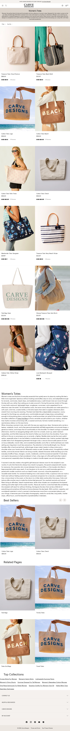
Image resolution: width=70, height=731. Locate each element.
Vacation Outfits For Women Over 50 (41, 685)
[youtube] (39, 722)
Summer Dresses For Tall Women (29, 682)
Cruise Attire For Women (8, 679)
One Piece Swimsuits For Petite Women (13, 685)
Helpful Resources (8, 702)
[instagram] (31, 722)
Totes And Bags (22, 418)
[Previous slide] (60, 500)
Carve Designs (7, 709)
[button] (10, 24)
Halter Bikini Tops (62, 685)
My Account (6, 715)
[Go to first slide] (64, 500)
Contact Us (6, 695)
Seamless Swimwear (7, 689)
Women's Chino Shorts (8, 682)
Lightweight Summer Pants (44, 679)
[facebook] (26, 722)
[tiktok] (43, 722)
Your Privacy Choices (47, 728)
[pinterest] (35, 722)
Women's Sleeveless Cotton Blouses (54, 682)
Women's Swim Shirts (26, 679)
